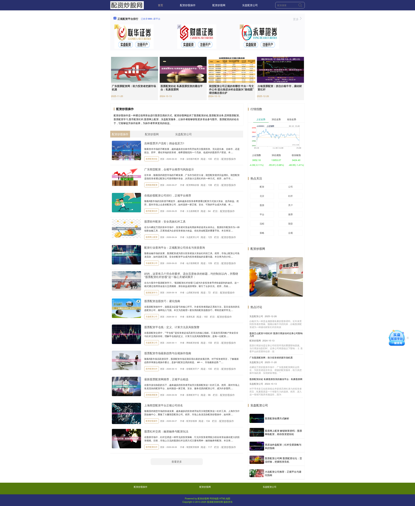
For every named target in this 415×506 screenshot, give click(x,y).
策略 (262, 232)
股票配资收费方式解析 (277, 418)
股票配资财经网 (215, 501)
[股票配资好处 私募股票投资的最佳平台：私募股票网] (183, 69)
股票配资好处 (151, 158)
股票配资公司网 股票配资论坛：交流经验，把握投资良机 (283, 459)
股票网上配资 (151, 237)
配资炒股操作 (188, 5)
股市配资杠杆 (151, 210)
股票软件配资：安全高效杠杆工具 (165, 221)
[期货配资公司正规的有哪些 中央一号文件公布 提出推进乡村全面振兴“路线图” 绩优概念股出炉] (231, 69)
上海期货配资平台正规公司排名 (163, 405)
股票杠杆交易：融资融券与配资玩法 (166, 431)
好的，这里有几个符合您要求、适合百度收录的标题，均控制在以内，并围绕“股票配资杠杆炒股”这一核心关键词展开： (191, 275)
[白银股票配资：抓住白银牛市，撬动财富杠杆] (280, 69)
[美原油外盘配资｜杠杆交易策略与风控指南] (256, 446)
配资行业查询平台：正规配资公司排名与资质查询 (174, 247)
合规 (290, 232)
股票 (262, 205)
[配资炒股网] (127, 4)
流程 (262, 223)
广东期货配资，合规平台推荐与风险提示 (169, 169)
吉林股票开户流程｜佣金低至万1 (164, 143)
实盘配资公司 (250, 5)
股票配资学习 (151, 292)
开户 (290, 205)
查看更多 (177, 461)
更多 (296, 19)
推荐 (290, 214)
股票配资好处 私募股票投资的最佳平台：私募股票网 (181, 87)
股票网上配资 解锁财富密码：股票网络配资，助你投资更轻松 (283, 432)
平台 (262, 214)
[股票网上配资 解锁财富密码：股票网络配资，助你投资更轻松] (256, 432)
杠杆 (290, 195)
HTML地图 (224, 498)
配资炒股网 (218, 5)
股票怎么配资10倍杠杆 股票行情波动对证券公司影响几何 (276, 319)
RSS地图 (214, 498)
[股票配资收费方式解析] (256, 418)
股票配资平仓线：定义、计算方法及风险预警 (171, 327)
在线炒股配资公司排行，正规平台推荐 (167, 195)
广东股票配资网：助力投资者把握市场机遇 (134, 87)
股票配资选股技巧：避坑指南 (162, 301)
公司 (290, 186)
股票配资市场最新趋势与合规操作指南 (167, 353)
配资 (262, 186)
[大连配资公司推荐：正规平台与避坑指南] (256, 473)
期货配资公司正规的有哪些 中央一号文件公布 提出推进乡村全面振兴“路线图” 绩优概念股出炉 (231, 89)
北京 (262, 195)
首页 (160, 5)
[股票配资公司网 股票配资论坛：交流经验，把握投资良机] (256, 460)
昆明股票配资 (151, 184)
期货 (290, 223)
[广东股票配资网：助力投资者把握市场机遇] (134, 69)
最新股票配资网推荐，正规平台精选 (166, 379)
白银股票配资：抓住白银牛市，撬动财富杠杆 (280, 87)
